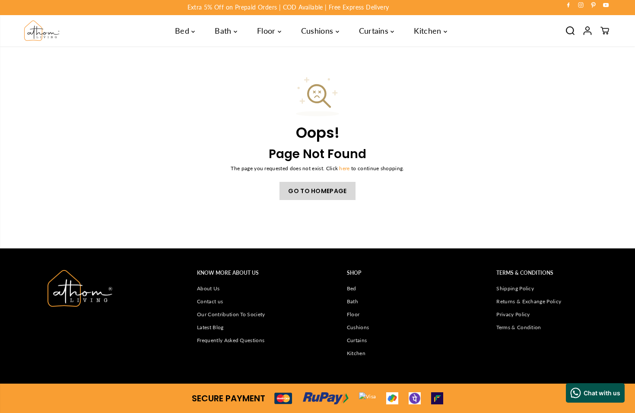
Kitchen (429, 30)
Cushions (318, 30)
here (344, 168)
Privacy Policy (513, 314)
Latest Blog (210, 327)
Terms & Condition (518, 327)
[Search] (570, 30)
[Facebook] (568, 5)
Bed (183, 30)
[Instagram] (581, 5)
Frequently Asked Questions (230, 340)
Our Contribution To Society (231, 314)
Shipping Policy (515, 288)
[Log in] (587, 30)
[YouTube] (606, 5)
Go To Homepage (317, 191)
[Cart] (605, 30)
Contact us (210, 301)
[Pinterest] (593, 5)
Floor (267, 30)
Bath (224, 30)
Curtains (375, 30)
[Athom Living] (41, 30)
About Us (208, 288)
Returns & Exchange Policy (528, 301)
